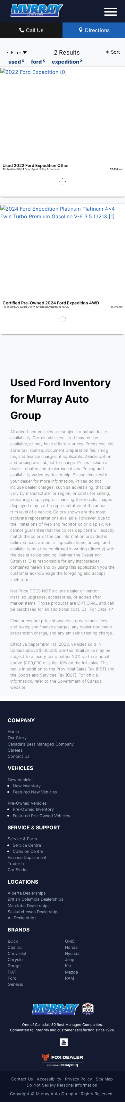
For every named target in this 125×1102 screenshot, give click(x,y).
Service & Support (34, 828)
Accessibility (49, 1079)
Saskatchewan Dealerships (34, 911)
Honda (71, 947)
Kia (68, 965)
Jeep (69, 959)
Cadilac (15, 947)
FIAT (12, 972)
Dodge (14, 965)
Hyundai (72, 953)
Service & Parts (22, 838)
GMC (70, 941)
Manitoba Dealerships (29, 905)
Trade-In (16, 863)
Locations (23, 882)
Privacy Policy (78, 1079)
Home (13, 731)
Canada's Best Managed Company (41, 744)
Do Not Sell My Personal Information (62, 1085)
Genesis (15, 984)
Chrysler (16, 959)
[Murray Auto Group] (37, 10)
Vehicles (20, 768)
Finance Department (27, 857)
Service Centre (27, 845)
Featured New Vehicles (35, 792)
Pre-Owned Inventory (33, 809)
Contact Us (18, 756)
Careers (15, 750)
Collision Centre (28, 851)
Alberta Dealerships (27, 893)
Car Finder (18, 869)
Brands (18, 930)
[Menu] (110, 12)
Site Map (104, 1079)
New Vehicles (21, 779)
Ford (12, 978)
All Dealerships (22, 917)
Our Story (17, 737)
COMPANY (21, 720)
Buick (13, 941)
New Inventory (27, 785)
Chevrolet (17, 953)
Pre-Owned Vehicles (27, 803)
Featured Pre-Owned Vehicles (41, 815)
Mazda (71, 972)
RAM (69, 978)
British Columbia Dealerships (35, 899)
